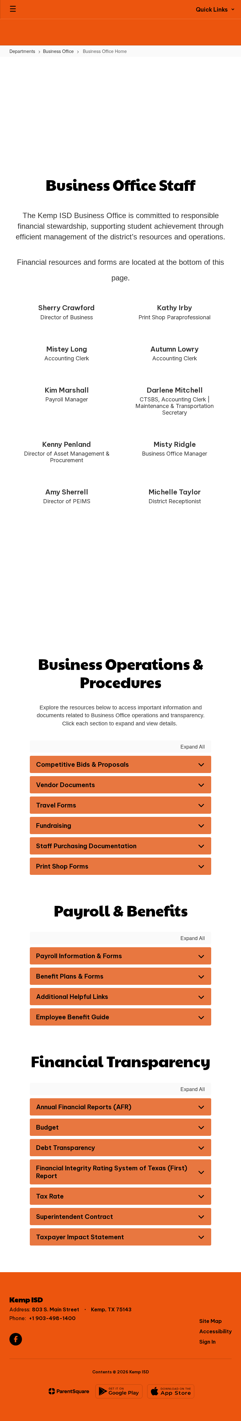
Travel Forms (56, 805)
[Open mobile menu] (12, 9)
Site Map (210, 1321)
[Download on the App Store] (170, 1391)
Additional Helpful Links (72, 996)
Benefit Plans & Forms (70, 976)
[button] (215, 9)
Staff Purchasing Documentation (86, 846)
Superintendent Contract (74, 1216)
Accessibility (215, 1331)
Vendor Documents (65, 785)
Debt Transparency (65, 1148)
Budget (47, 1127)
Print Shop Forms (62, 866)
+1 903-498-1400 (52, 1318)
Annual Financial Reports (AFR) (83, 1107)
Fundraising (53, 825)
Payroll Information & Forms (79, 956)
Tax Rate (50, 1196)
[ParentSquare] (69, 1391)
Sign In (207, 1342)
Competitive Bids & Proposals (82, 764)
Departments (22, 51)
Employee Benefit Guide (72, 1017)
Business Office (58, 51)
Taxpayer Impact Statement (80, 1237)
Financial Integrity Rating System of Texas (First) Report (111, 1172)
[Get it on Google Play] (118, 1391)
